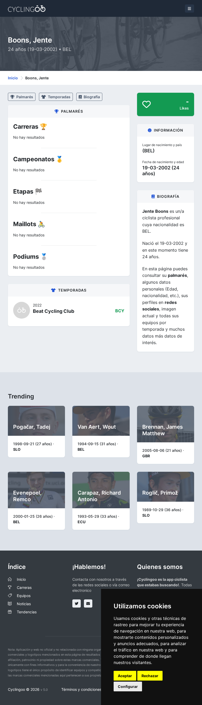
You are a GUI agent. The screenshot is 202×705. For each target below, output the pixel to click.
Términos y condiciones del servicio (91, 689)
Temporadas (58, 97)
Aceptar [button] (125, 675)
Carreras (24, 587)
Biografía (91, 97)
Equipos (24, 595)
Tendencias (27, 612)
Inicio (13, 78)
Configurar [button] (128, 686)
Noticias (24, 604)
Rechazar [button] (150, 675)
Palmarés (24, 97)
